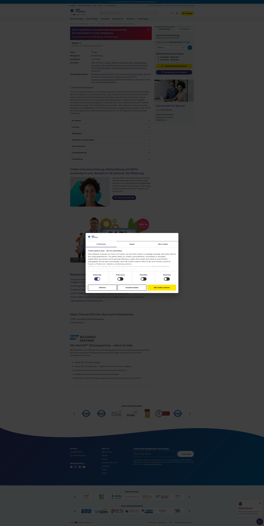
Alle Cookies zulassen (162, 287)
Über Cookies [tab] (163, 244)
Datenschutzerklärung (160, 266)
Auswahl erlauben (132, 287)
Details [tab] (132, 244)
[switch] (120, 279)
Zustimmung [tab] (101, 244)
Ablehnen (102, 287)
